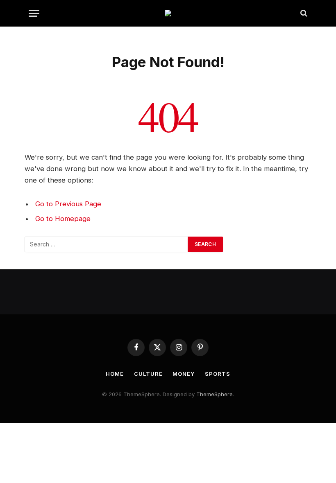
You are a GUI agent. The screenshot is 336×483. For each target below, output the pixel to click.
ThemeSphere (214, 394)
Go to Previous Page (68, 204)
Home (115, 373)
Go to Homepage (63, 218)
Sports (217, 373)
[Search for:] (106, 244)
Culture (148, 373)
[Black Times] (168, 13)
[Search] (303, 13)
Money (184, 373)
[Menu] (34, 13)
